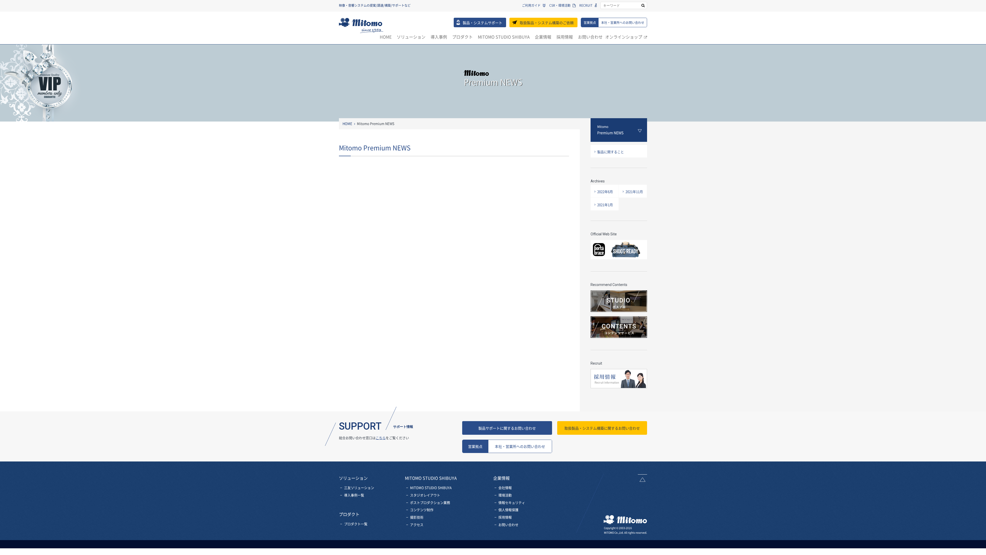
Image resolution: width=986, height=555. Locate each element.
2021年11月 (634, 191)
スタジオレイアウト (425, 495)
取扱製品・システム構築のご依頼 (547, 22)
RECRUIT (585, 5)
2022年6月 (605, 191)
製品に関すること (610, 151)
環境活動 (505, 495)
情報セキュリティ (511, 502)
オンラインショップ (623, 37)
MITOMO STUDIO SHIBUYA (504, 37)
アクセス (416, 524)
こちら (381, 437)
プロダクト (462, 37)
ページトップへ (642, 478)
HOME (386, 37)
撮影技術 (416, 517)
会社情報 (505, 487)
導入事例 (439, 37)
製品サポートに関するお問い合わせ (507, 428)
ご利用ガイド (531, 5)
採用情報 (564, 37)
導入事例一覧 (354, 495)
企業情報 (543, 37)
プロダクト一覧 (355, 523)
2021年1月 (605, 204)
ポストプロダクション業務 (430, 502)
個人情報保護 (508, 509)
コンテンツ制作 (421, 509)
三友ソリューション (359, 487)
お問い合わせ (590, 37)
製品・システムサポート (482, 22)
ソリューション (411, 37)
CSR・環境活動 (560, 5)
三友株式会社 (361, 25)
